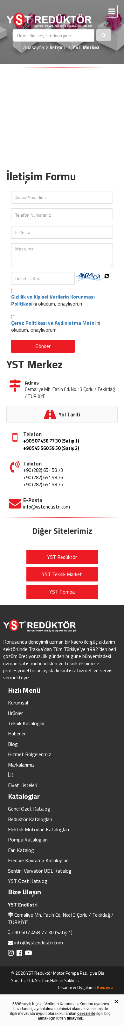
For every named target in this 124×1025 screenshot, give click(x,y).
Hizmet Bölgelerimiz (29, 754)
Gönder (43, 346)
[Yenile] (107, 276)
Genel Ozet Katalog (29, 808)
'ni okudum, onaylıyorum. (55, 326)
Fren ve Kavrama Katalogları (38, 860)
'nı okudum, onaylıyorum (53, 300)
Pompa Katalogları (28, 839)
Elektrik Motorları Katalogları (38, 829)
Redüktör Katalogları (30, 819)
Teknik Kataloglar (26, 723)
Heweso (105, 987)
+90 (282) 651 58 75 (43, 484)
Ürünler (15, 713)
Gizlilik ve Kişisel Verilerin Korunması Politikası (53, 300)
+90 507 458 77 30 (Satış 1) (51, 440)
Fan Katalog (21, 850)
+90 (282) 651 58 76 (43, 477)
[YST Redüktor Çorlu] (54, 20)
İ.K (10, 775)
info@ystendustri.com (46, 506)
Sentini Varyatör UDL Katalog (40, 871)
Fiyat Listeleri (22, 785)
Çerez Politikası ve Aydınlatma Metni (53, 323)
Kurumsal (18, 702)
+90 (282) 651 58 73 (43, 470)
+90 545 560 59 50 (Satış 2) (51, 448)
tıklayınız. (75, 1018)
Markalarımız (21, 765)
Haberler (17, 733)
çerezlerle (86, 1013)
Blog (13, 744)
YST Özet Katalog (27, 881)
